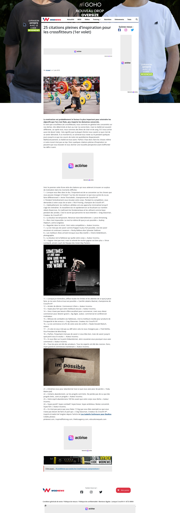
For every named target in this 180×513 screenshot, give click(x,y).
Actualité (70, 19)
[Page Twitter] (100, 492)
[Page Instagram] (91, 492)
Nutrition (107, 19)
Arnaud (48, 70)
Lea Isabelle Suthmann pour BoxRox (96, 414)
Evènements (119, 19)
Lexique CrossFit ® (118, 502)
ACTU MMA (130, 502)
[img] (137, 19)
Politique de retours (71, 502)
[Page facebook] (81, 492)
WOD (79, 19)
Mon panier (125, 490)
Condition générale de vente (53, 502)
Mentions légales (105, 502)
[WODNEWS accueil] (51, 19)
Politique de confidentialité (88, 502)
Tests (129, 19)
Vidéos (87, 19)
